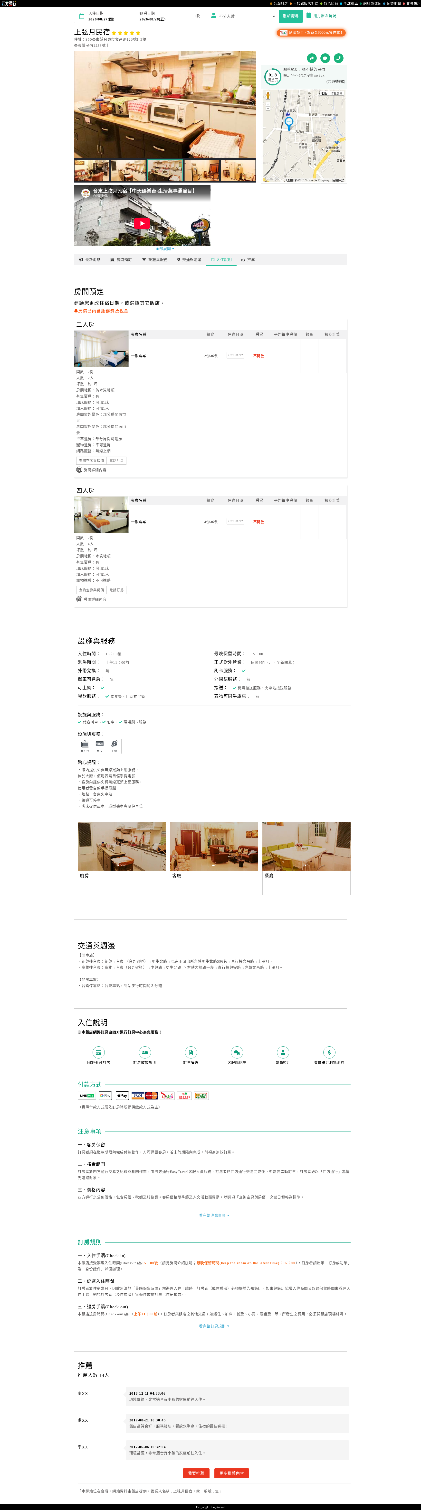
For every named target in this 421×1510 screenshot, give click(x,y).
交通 (191, 260)
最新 (93, 260)
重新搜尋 (291, 16)
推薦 (251, 260)
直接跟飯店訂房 (305, 3)
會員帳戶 (413, 3)
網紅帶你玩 (372, 3)
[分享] (312, 58)
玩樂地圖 (394, 3)
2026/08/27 (235, 355)
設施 (158, 260)
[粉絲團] (325, 58)
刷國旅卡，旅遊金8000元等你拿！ (316, 32)
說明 (224, 260)
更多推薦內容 (232, 1473)
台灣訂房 (281, 3)
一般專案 (138, 356)
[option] (122, 846)
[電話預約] (339, 58)
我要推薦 (196, 1473)
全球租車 (351, 3)
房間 (124, 260)
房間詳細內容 (95, 470)
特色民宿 (331, 3)
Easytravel (218, 1507)
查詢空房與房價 (91, 460)
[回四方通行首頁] (9, 3)
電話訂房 (116, 460)
